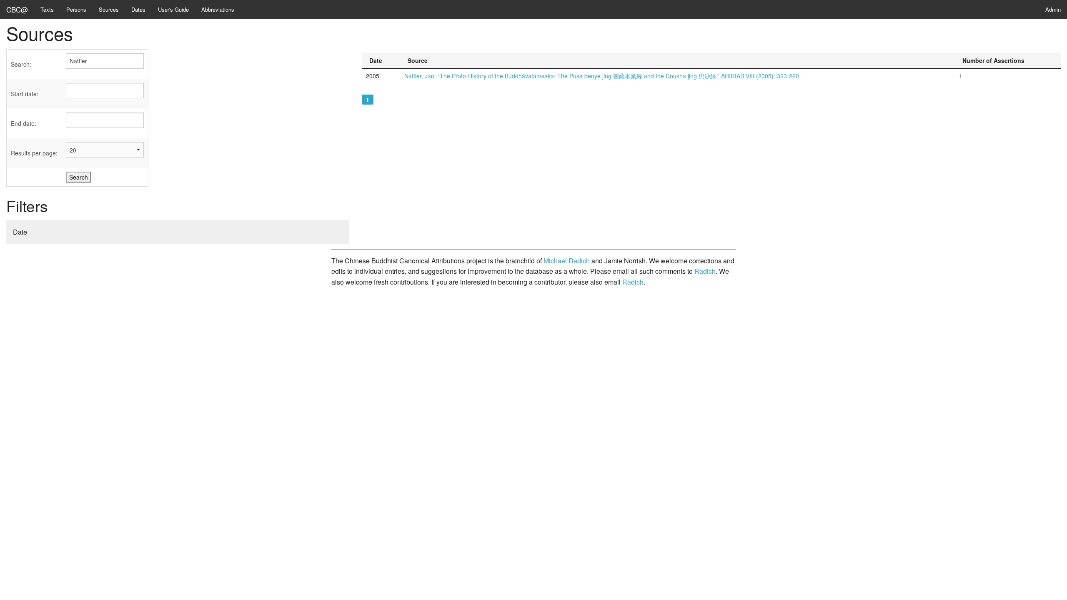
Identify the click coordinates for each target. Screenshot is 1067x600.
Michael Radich (567, 260)
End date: (23, 123)
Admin (1053, 9)
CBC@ (17, 9)
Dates (138, 9)
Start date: (24, 94)
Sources (109, 9)
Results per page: (34, 153)
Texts (47, 9)
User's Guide (173, 9)
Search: (21, 64)
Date (20, 232)
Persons (76, 9)
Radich (705, 271)
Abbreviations (217, 9)
